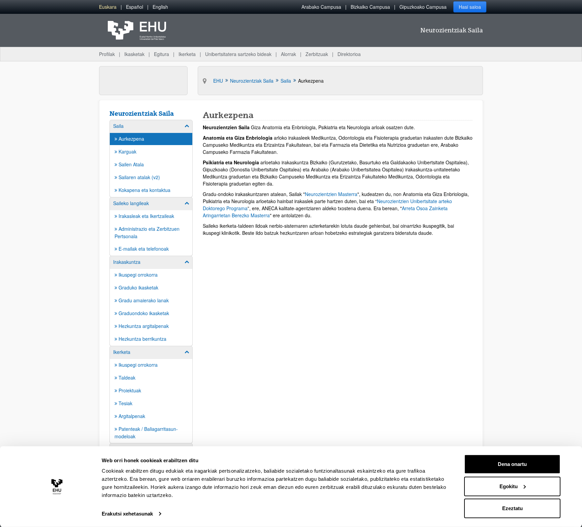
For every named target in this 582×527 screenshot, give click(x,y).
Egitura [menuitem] (161, 54)
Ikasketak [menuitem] (134, 54)
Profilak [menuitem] (107, 54)
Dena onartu (512, 464)
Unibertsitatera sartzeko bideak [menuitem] (238, 54)
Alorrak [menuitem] (288, 54)
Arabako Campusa (321, 6)
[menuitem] (108, 7)
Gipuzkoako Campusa (423, 6)
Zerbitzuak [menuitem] (316, 54)
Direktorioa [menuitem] (349, 54)
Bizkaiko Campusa (370, 6)
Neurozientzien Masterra (331, 194)
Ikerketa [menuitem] (187, 54)
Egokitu (508, 486)
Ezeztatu (512, 508)
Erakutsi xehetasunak (127, 514)
